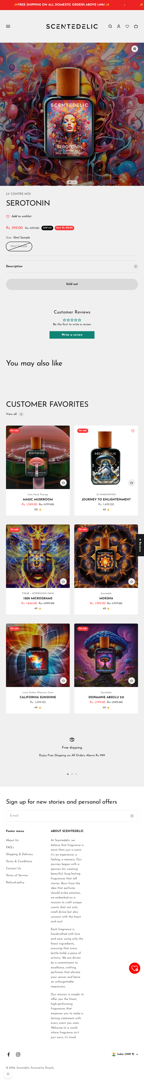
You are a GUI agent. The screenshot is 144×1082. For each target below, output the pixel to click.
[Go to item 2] (74, 182)
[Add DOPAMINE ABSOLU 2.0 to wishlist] (132, 628)
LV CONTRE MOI (18, 194)
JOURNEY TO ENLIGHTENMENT (106, 499)
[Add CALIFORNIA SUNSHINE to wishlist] (64, 628)
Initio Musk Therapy (38, 495)
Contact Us (13, 868)
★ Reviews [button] (140, 545)
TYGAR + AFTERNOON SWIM (38, 593)
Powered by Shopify (42, 1068)
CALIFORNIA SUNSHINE (38, 697)
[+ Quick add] (63, 482)
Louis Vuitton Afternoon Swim (37, 692)
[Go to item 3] (76, 774)
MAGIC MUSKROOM (38, 499)
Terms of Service (17, 875)
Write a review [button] (72, 334)
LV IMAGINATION (106, 495)
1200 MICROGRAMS (37, 598)
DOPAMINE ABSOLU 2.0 (106, 697)
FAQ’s (10, 847)
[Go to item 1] (69, 182)
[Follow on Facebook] (8, 1054)
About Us (12, 840)
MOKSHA (106, 598)
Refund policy (15, 882)
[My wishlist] (127, 26)
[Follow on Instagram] (18, 1054)
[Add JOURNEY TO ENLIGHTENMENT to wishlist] (132, 430)
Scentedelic (106, 593)
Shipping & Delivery (19, 854)
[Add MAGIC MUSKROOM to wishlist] (64, 430)
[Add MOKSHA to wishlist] (132, 529)
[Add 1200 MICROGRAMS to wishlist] (64, 529)
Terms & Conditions (19, 861)
